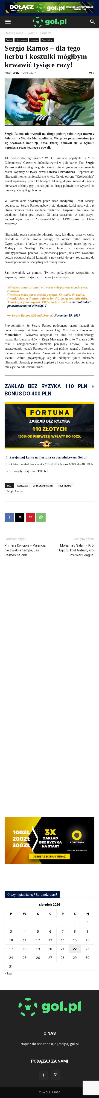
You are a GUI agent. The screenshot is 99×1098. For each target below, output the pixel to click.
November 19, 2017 (67, 315)
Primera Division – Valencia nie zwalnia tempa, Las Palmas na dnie (25, 550)
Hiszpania (45, 33)
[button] (7, 22)
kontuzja (22, 485)
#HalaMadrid (81, 302)
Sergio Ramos (15, 491)
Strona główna (14, 33)
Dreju (15, 72)
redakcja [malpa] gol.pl (61, 1044)
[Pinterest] (30, 517)
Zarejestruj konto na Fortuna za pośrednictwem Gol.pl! (48, 457)
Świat (30, 33)
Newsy (34, 40)
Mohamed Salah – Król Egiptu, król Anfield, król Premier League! (76, 550)
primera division (43, 485)
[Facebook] (9, 517)
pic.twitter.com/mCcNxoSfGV (27, 306)
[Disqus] (49, 629)
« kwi (8, 973)
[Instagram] (55, 1075)
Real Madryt (65, 485)
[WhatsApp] (41, 517)
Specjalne (47, 40)
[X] (19, 517)
